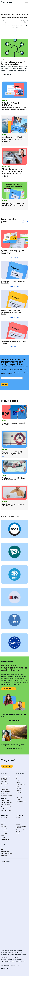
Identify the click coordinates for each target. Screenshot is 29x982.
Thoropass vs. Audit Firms (6, 807)
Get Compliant (5, 800)
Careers (18, 824)
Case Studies (4, 818)
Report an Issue (5, 851)
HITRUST (18, 782)
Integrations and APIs (6, 795)
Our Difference (20, 818)
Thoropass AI (4, 783)
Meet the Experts (20, 820)
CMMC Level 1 (19, 795)
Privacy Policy (4, 855)
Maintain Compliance (6, 802)
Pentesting (4, 781)
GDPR (17, 786)
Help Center (4, 828)
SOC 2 (17, 778)
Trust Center (4, 793)
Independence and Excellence (21, 827)
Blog (2, 820)
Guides (3, 822)
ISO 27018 (18, 791)
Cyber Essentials (20, 784)
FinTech (3, 837)
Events (2, 824)
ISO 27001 (18, 788)
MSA (2, 847)
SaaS (2, 835)
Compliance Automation (4, 779)
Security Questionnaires (5, 788)
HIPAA (17, 780)
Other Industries (5, 839)
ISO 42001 (18, 793)
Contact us (19, 834)
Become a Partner (20, 829)
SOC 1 (17, 776)
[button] (26, 2)
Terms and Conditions (7, 853)
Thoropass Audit (5, 776)
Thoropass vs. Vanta (6, 810)
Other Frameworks (21, 801)
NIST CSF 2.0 (19, 797)
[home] (6, 2)
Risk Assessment (5, 791)
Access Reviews (5, 786)
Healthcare (4, 833)
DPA (2, 849)
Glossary (3, 826)
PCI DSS (18, 799)
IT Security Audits (5, 804)
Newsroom (19, 822)
